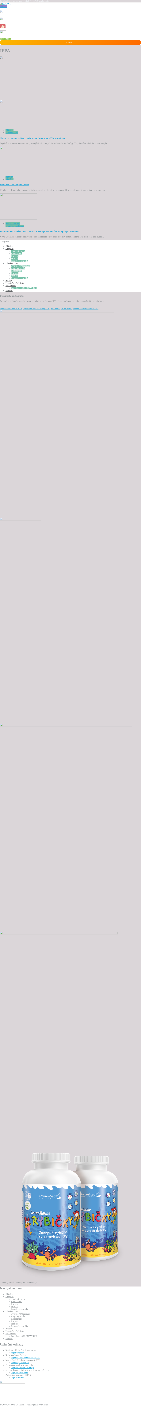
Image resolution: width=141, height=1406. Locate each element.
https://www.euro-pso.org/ (22, 1367)
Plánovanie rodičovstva (88, 308)
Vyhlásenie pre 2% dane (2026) (36, 308)
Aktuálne (9, 130)
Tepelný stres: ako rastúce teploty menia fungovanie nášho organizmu (32, 138)
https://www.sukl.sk (19, 1372)
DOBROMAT (71, 43)
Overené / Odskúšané (15, 226)
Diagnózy (10, 248)
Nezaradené (11, 285)
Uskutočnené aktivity (15, 283)
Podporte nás (5, 39)
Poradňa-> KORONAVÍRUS (24, 288)
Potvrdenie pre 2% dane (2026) (64, 308)
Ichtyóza (14, 256)
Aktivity (9, 177)
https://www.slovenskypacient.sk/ (25, 1357)
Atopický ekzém (13, 223)
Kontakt (9, 290)
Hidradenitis (16, 253)
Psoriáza (14, 258)
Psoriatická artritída (19, 261)
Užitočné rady (12, 132)
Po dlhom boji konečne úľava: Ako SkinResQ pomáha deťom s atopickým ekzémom (39, 231)
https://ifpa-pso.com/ (20, 1362)
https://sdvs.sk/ (17, 1377)
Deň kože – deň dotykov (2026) (14, 184)
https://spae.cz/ (17, 1353)
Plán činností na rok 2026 (11, 308)
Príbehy (9, 280)
